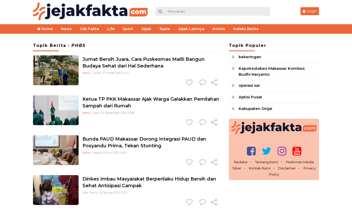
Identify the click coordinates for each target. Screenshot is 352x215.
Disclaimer (287, 168)
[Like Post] (190, 83)
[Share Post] (214, 83)
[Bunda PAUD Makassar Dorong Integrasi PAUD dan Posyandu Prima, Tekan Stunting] (56, 150)
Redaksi (240, 162)
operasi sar (249, 85)
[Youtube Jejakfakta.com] (297, 151)
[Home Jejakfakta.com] (90, 10)
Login (311, 11)
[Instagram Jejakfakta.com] (282, 151)
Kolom (219, 29)
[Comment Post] (202, 83)
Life (84, 192)
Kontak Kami (259, 168)
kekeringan (250, 56)
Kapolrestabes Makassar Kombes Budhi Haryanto (272, 71)
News (86, 73)
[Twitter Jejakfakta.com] (266, 151)
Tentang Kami (266, 162)
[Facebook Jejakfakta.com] (251, 151)
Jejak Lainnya (191, 29)
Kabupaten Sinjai (255, 108)
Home (46, 29)
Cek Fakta (89, 29)
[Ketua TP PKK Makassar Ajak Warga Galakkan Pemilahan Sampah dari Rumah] (56, 110)
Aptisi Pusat (250, 96)
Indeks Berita (245, 29)
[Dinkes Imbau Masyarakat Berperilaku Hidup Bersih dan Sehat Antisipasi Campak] (56, 189)
